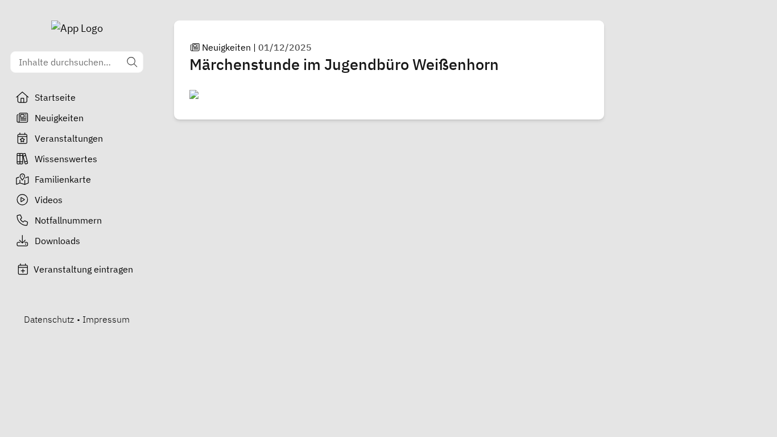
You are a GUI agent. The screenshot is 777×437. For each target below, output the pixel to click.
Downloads (57, 240)
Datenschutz (49, 319)
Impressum (106, 319)
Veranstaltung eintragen (83, 269)
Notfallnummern (68, 220)
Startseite (55, 97)
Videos (49, 199)
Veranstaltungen (69, 138)
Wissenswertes (66, 158)
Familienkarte (63, 179)
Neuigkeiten (59, 117)
